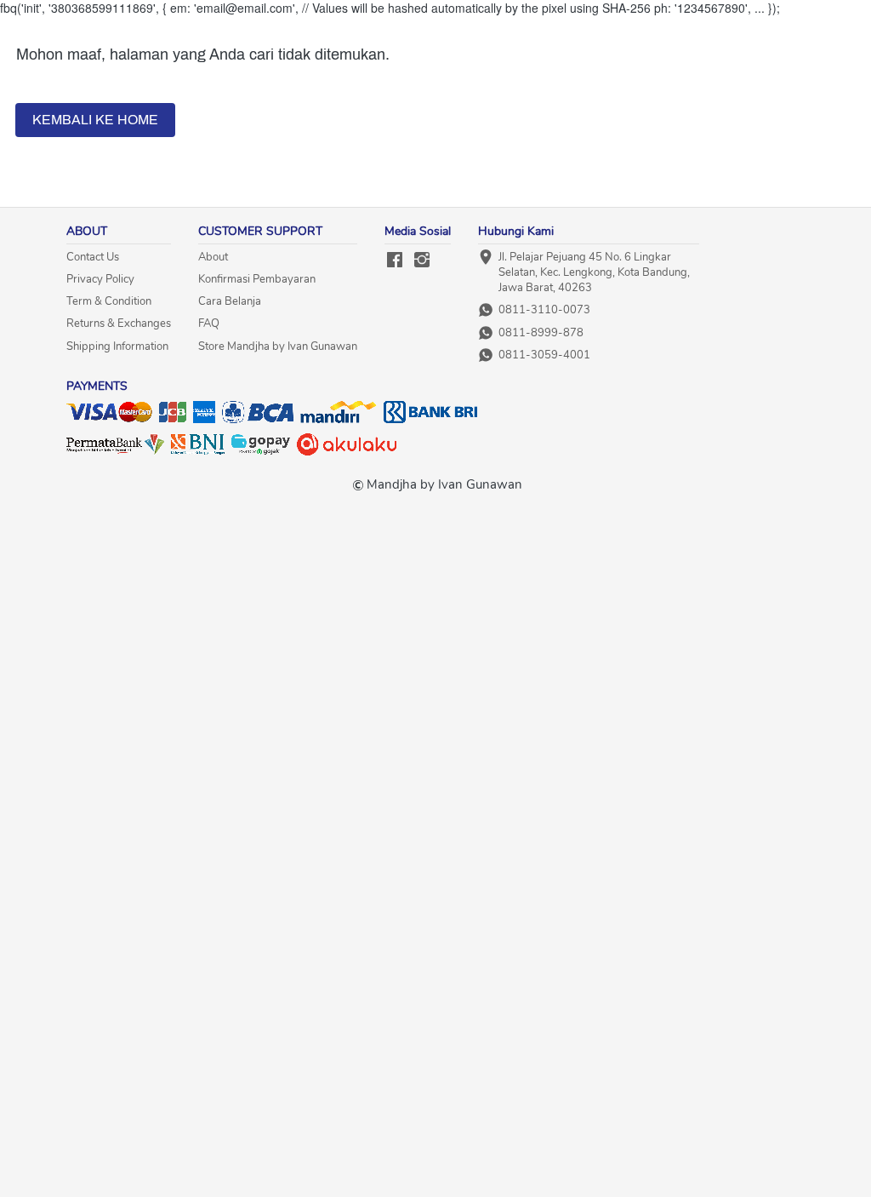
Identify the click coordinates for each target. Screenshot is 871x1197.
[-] (394, 260)
